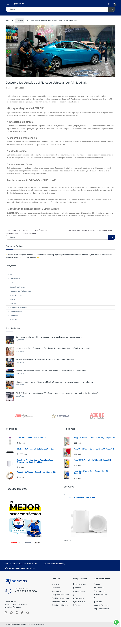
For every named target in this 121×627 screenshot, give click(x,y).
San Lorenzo (100, 591)
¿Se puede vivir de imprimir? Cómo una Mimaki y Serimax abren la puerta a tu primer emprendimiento (54, 382)
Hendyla (77, 588)
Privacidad (56, 588)
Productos (14, 316)
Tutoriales (14, 320)
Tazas (66, 495)
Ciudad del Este (101, 595)
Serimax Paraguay (18, 624)
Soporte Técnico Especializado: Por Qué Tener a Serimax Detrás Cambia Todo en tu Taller (51, 371)
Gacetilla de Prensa (17, 287)
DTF (11, 283)
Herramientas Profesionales (20, 291)
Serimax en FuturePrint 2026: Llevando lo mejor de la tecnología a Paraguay (45, 359)
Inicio (7, 21)
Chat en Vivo (80, 602)
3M (11, 275)
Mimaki (12, 299)
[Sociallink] (6, 612)
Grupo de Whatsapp (101, 605)
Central (98, 584)
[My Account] (109, 3)
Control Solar (15, 279)
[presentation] (114, 416)
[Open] (8, 3)
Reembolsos (56, 591)
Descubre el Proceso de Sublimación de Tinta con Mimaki (92, 230)
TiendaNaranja (80, 584)
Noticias (20, 21)
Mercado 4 (99, 588)
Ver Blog (77, 605)
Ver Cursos (79, 598)
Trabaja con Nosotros (60, 605)
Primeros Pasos (16, 312)
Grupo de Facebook (101, 609)
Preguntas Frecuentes (18, 307)
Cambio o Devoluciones (61, 598)
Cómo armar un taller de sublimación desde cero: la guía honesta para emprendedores (49, 337)
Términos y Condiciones (61, 602)
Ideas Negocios (16, 295)
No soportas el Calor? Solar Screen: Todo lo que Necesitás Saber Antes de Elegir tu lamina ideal (53, 348)
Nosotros (55, 584)
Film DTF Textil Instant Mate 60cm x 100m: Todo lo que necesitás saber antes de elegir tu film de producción (57, 393)
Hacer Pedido (79, 591)
